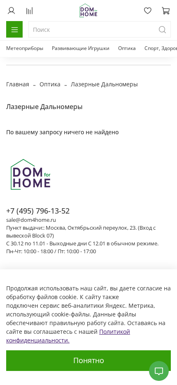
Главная (17, 84)
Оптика (127, 48)
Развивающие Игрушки (80, 48)
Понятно (88, 360)
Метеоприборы (24, 48)
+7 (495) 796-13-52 (38, 211)
